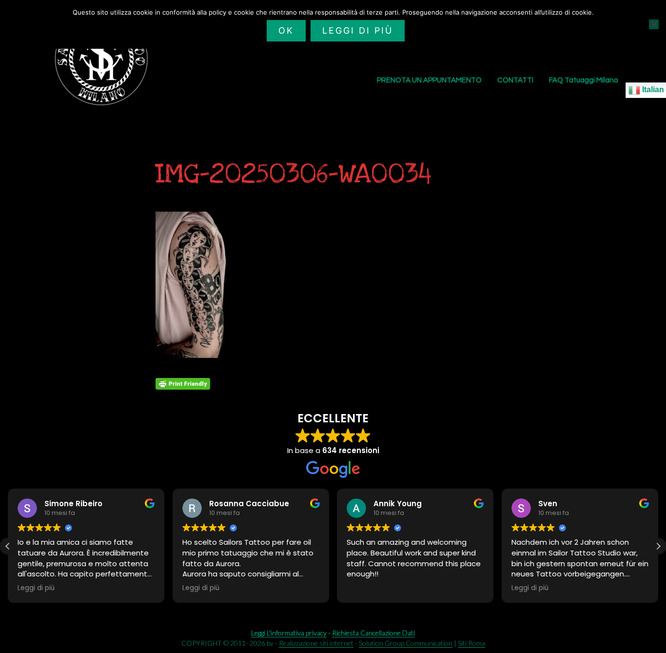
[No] (654, 24)
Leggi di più (357, 30)
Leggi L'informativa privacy (289, 633)
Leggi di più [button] (36, 588)
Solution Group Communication (405, 643)
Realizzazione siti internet (316, 643)
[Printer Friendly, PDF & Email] (183, 383)
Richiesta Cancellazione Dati (373, 633)
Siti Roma (471, 643)
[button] (658, 546)
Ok (286, 30)
